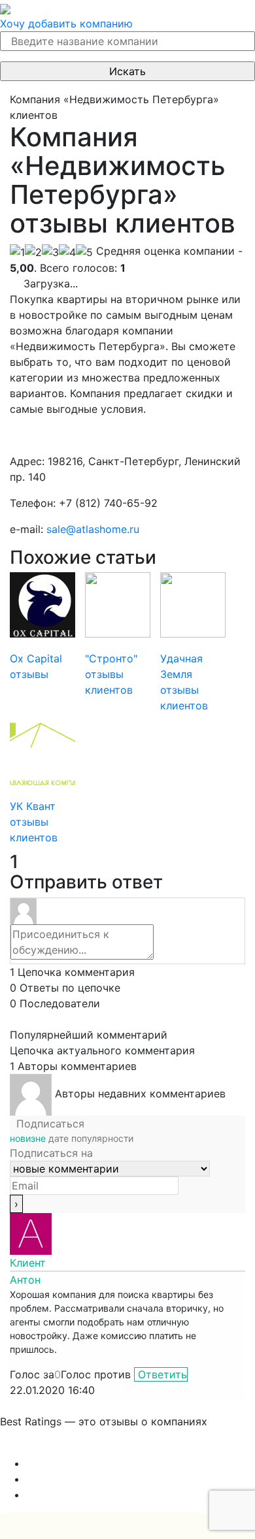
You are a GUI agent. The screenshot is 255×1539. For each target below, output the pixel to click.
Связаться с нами (46, 1447)
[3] (50, 252)
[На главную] (5, 7)
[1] (17, 252)
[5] (84, 252)
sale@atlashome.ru (92, 529)
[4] (67, 252)
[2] (33, 252)
